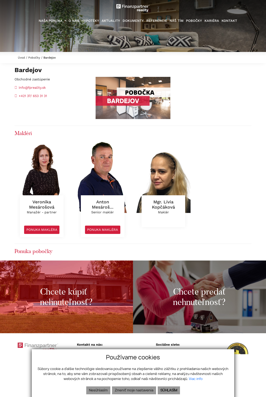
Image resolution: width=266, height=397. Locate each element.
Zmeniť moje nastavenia (134, 390)
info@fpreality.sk (32, 88)
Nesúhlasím (98, 390)
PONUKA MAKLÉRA (41, 230)
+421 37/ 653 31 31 (33, 96)
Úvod (21, 57)
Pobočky (34, 57)
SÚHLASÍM (168, 390)
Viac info (196, 379)
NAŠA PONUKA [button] (51, 21)
